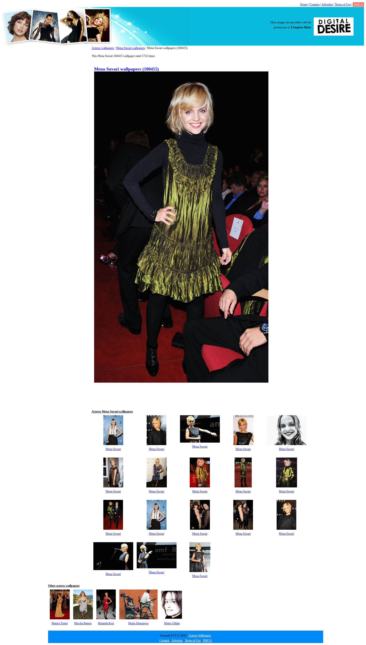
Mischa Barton (83, 623)
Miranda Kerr (106, 623)
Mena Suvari (113, 449)
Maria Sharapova (138, 623)
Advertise (327, 4)
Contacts (314, 4)
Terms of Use (343, 4)
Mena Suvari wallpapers (130, 48)
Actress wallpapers (103, 48)
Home (303, 4)
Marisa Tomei (60, 623)
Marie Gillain (172, 623)
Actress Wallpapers (199, 635)
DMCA (358, 4)
